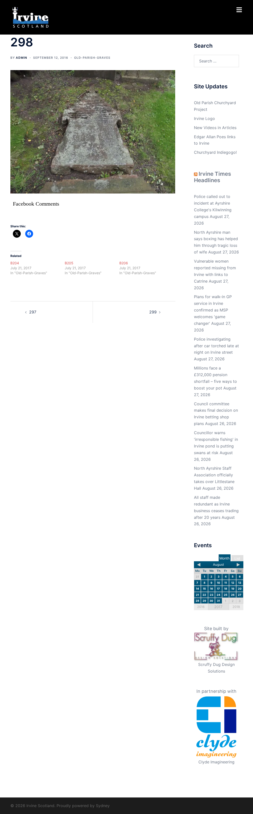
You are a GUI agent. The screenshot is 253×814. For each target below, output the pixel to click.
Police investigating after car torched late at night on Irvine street (216, 346)
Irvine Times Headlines (212, 177)
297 (32, 312)
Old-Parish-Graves (92, 57)
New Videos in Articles (215, 127)
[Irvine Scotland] (30, 16)
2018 (236, 607)
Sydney (103, 805)
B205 (69, 263)
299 (153, 312)
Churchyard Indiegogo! (215, 152)
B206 (123, 263)
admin (21, 57)
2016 (201, 607)
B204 (14, 263)
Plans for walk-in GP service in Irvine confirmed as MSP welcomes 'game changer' (213, 310)
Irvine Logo (204, 118)
